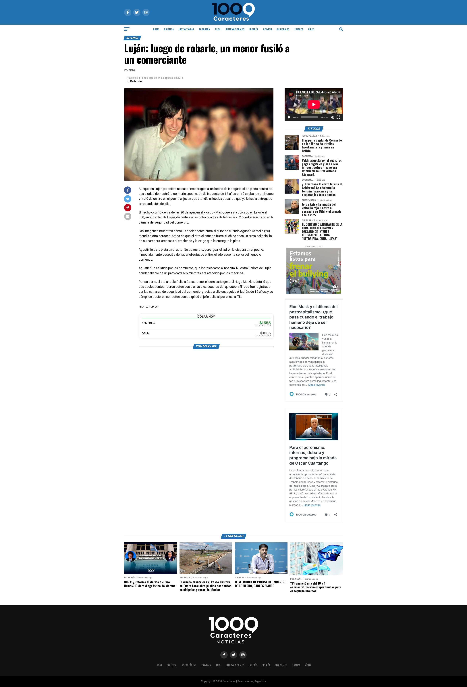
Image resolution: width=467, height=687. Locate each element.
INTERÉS (253, 29)
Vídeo (311, 29)
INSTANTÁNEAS (186, 29)
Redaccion (136, 81)
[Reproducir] (289, 117)
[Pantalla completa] (338, 117)
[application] (314, 104)
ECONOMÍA (204, 29)
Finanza (298, 29)
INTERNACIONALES (234, 29)
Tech (217, 29)
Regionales (283, 29)
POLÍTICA (169, 29)
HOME (156, 29)
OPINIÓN (267, 29)
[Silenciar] (332, 117)
